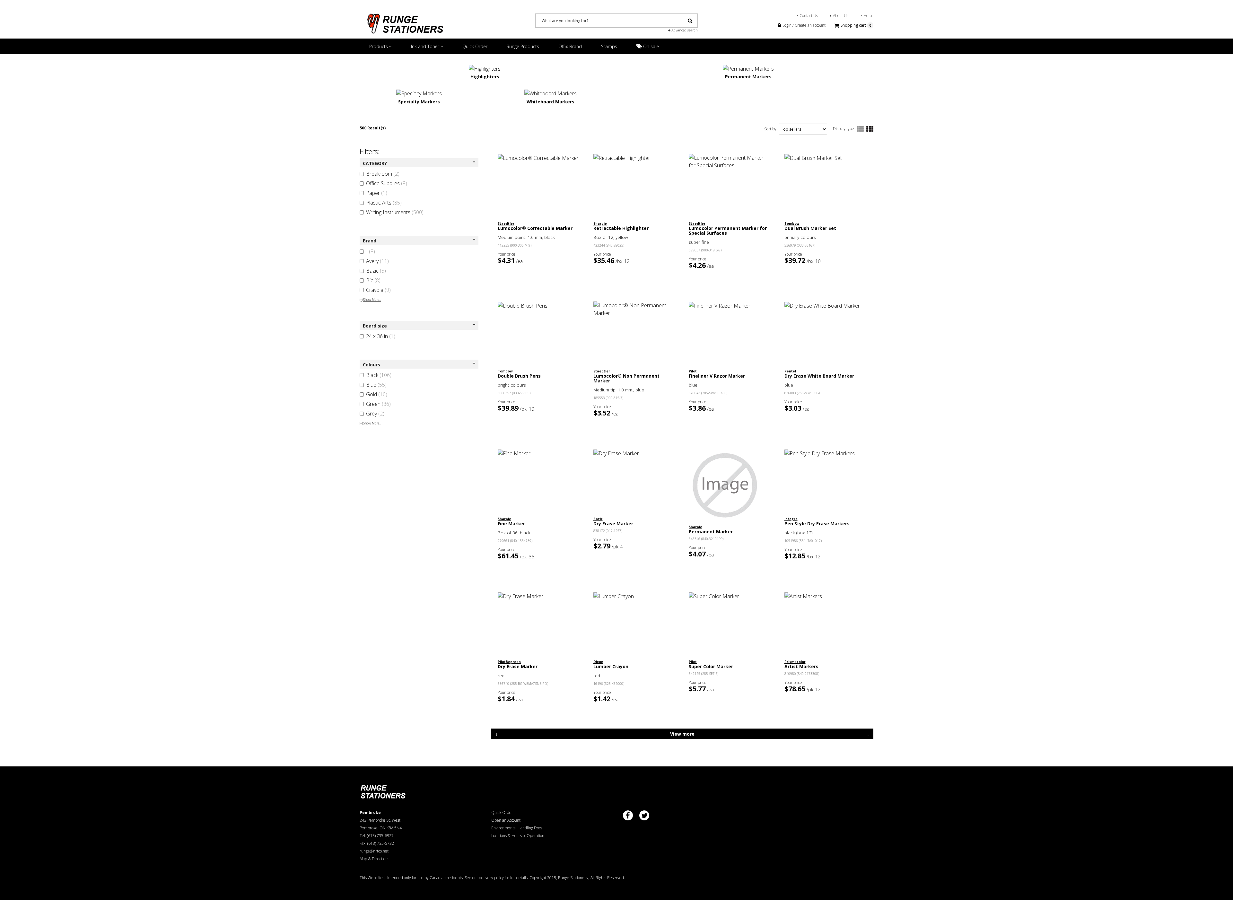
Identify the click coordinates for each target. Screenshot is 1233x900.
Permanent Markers (748, 76)
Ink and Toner (426, 46)
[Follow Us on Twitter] (644, 815)
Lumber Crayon (610, 666)
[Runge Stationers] (405, 21)
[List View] (860, 129)
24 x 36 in (380, 336)
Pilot (693, 371)
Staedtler (506, 223)
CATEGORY (375, 163)
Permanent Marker (711, 532)
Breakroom (382, 173)
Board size (375, 326)
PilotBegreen (509, 662)
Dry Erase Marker (613, 523)
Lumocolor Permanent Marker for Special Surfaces (728, 230)
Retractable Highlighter (621, 228)
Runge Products (523, 46)
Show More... (370, 299)
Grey (375, 413)
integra (791, 519)
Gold (376, 394)
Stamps (609, 46)
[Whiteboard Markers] (550, 92)
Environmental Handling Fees (516, 828)
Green (378, 404)
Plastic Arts (384, 202)
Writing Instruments (395, 212)
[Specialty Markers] (419, 92)
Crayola (378, 290)
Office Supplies (386, 183)
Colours (371, 365)
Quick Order (474, 46)
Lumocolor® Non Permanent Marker (626, 378)
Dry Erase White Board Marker (819, 376)
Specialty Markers (419, 101)
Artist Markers (801, 666)
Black (378, 375)
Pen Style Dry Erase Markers (817, 523)
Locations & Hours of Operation (517, 835)
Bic (373, 280)
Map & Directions (374, 858)
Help (867, 15)
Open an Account (505, 820)
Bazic (376, 270)
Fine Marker (511, 523)
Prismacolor (795, 662)
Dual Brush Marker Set (810, 228)
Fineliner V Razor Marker (717, 376)
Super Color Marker (711, 666)
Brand (369, 241)
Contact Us (809, 15)
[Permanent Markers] (748, 68)
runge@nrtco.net (374, 851)
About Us (840, 15)
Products (379, 46)
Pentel (790, 371)
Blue (376, 384)
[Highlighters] (485, 68)
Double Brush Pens (519, 376)
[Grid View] (869, 129)
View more (682, 734)
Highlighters (484, 76)
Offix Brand (570, 46)
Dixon (598, 662)
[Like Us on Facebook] (628, 815)
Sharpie (600, 223)
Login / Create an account (804, 25)
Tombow (792, 223)
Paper (376, 193)
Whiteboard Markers (550, 101)
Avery (377, 261)
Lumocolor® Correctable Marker (535, 228)
